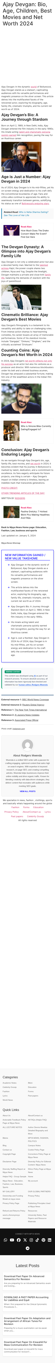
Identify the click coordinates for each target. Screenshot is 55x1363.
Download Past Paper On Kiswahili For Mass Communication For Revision (25, 1343)
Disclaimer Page (9, 1161)
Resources (32, 1211)
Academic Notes (9, 1083)
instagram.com (19, 728)
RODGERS (20, 498)
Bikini (30, 1083)
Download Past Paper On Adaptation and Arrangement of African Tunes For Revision (27, 1321)
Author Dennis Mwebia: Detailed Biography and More (38, 1130)
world (34, 86)
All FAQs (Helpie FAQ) (37, 1120)
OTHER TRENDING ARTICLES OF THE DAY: (23, 493)
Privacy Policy (11, 811)
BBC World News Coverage (35, 699)
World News (8, 1100)
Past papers (17, 816)
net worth (35, 463)
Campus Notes (34, 1145)
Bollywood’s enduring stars (35, 203)
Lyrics (48, 811)
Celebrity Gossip (35, 816)
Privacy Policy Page (11, 1203)
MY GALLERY (9, 1191)
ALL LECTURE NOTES (12, 1127)
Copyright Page (9, 1154)
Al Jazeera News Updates (27, 714)
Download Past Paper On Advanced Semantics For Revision (24, 1277)
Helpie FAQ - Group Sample (14, 1176)
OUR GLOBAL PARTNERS (39, 1191)
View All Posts (27, 791)
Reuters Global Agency (33, 704)
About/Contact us (32, 811)
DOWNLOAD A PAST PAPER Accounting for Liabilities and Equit (26, 1298)
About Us (6, 1115)
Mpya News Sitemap (10, 543)
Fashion (15, 807)
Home (30, 1176)
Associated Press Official (26, 720)
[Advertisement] (27, 56)
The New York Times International (31, 709)
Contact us (7, 1150)
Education (38, 807)
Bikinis (5, 1138)
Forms (26, 807)
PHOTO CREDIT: (9, 488)
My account (33, 1181)
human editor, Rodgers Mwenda (33, 685)
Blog (4, 1145)
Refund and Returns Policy (14, 1211)
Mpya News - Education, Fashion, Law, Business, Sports (13, 1184)
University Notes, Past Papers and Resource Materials (37, 1218)
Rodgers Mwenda (31, 755)
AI (35, 676)
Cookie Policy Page (36, 1150)
